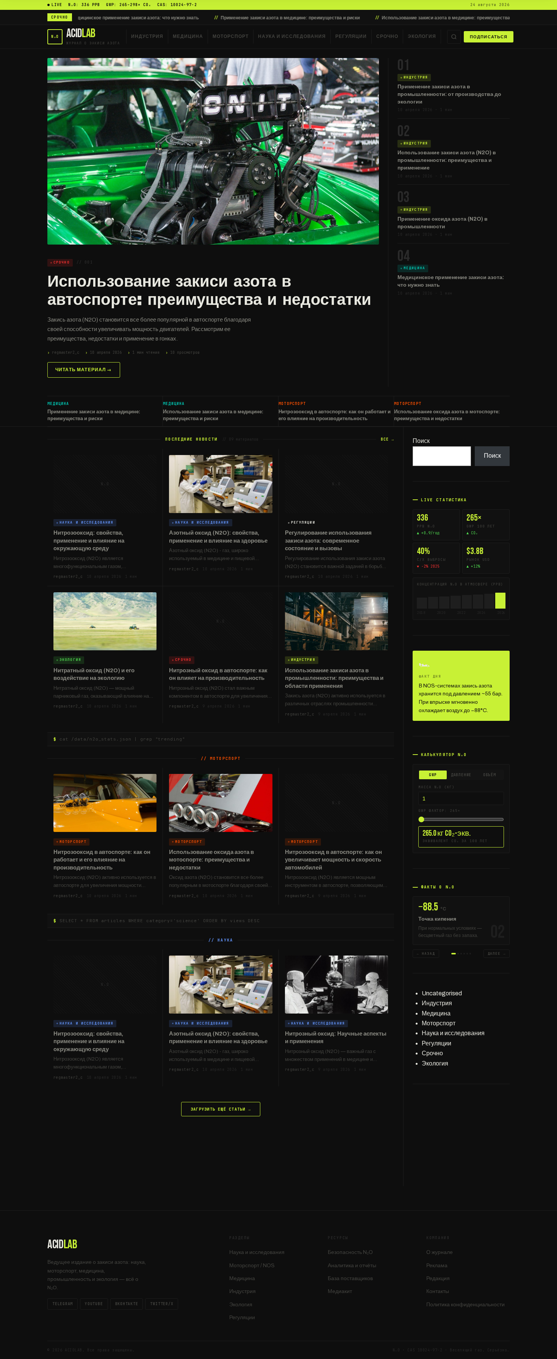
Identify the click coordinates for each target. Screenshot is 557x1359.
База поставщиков (350, 1278)
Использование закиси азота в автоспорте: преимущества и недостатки (209, 290)
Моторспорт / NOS (252, 1265)
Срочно (387, 36)
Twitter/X (161, 1303)
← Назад (426, 953)
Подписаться (488, 37)
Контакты (437, 1291)
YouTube (94, 1303)
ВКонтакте (126, 1303)
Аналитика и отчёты (352, 1265)
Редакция (438, 1278)
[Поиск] (454, 37)
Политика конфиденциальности (465, 1304)
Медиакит (340, 1291)
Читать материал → (83, 369)
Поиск (421, 441)
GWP (433, 774)
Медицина (188, 36)
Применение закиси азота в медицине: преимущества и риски (224, 17)
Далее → (497, 953)
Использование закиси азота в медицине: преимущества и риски (389, 17)
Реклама (436, 1265)
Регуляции (351, 36)
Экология (422, 36)
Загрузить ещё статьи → (221, 1109)
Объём (489, 774)
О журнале (439, 1252)
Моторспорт (231, 36)
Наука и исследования (292, 36)
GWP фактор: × (439, 810)
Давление (461, 774)
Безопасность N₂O (350, 1252)
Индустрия (147, 36)
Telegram (62, 1303)
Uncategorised (442, 993)
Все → (387, 439)
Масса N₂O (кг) (436, 787)
